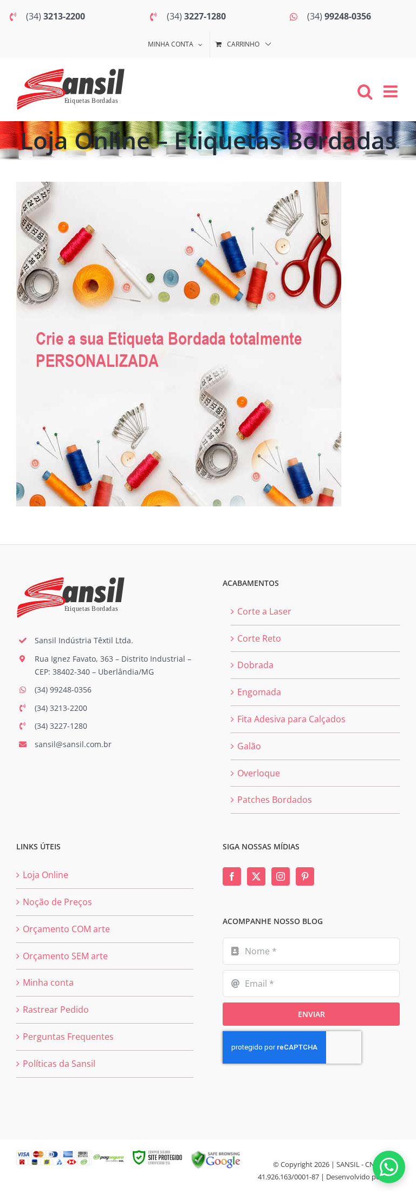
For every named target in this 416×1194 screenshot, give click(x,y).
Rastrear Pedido (56, 1009)
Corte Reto (259, 638)
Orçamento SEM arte (65, 956)
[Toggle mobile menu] (392, 91)
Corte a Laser (264, 611)
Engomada (259, 692)
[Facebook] (232, 876)
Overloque (258, 773)
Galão (249, 746)
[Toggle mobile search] (365, 91)
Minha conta (48, 982)
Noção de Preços (57, 902)
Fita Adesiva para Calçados (291, 719)
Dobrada (255, 665)
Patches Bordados (274, 800)
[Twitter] (256, 876)
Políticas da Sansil (59, 1064)
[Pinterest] (305, 876)
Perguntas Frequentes (68, 1037)
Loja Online (45, 875)
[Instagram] (280, 876)
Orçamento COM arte (66, 929)
